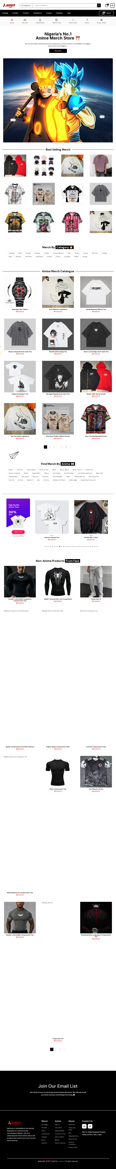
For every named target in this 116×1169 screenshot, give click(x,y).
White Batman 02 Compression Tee (20, 893)
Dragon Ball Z (36, 473)
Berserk (26, 473)
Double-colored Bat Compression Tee (20, 935)
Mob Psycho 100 (94, 476)
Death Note (89, 470)
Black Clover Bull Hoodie (52, 537)
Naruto (11, 470)
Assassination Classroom (88, 480)
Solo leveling (56, 473)
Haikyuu (46, 473)
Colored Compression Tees (96, 747)
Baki (38, 480)
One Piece (20, 470)
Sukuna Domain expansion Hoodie (91, 537)
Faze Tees (95, 253)
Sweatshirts (39, 256)
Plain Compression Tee (58, 789)
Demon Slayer (64, 470)
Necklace (37, 253)
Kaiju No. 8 (30, 480)
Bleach (54, 470)
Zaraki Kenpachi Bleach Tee (96, 309)
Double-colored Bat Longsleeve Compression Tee (20, 600)
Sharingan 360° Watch (20, 309)
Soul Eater (45, 476)
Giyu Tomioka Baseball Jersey (96, 436)
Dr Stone (20, 480)
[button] (107, 5)
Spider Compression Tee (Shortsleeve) (20, 747)
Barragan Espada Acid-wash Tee (58, 394)
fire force (46, 480)
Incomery (61, 1161)
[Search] (99, 5)
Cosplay (46, 253)
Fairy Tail (11, 480)
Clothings (11, 253)
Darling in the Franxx (59, 480)
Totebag (104, 253)
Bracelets (18, 256)
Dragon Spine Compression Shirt (58, 747)
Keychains (67, 256)
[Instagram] (84, 1126)
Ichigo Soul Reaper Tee (20, 394)
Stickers (77, 253)
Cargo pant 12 (96, 599)
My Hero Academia (14, 473)
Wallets (76, 256)
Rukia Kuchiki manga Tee (58, 352)
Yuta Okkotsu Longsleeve (58, 309)
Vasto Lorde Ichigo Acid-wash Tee (96, 352)
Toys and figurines (58, 253)
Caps (69, 253)
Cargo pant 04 (58, 1039)
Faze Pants (28, 256)
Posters (58, 256)
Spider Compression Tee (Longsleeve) (58, 599)
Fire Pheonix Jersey (96, 789)
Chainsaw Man (13, 476)
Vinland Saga (73, 480)
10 (66, 447)
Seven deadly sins (79, 476)
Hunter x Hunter (77, 470)
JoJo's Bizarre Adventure (85, 473)
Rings (10, 256)
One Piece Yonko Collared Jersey (58, 436)
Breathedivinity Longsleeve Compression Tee (96, 936)
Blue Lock (35, 476)
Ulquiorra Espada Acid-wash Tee (20, 352)
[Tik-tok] (90, 1126)
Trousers (49, 256)
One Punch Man (69, 473)
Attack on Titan (43, 470)
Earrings (85, 256)
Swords (85, 253)
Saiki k (68, 476)
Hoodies (28, 253)
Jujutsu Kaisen (31, 470)
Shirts (20, 253)
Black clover (99, 473)
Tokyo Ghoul (25, 476)
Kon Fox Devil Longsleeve (20, 436)
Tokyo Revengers (58, 476)
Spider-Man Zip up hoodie (96, 394)
